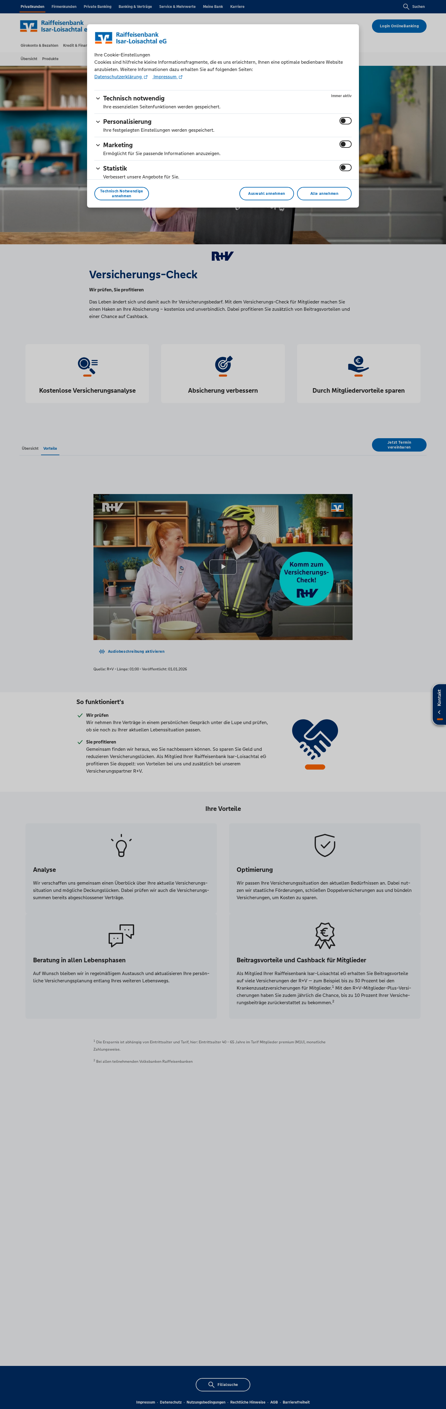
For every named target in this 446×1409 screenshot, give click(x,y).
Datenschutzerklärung (118, 77)
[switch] (346, 120)
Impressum (165, 77)
